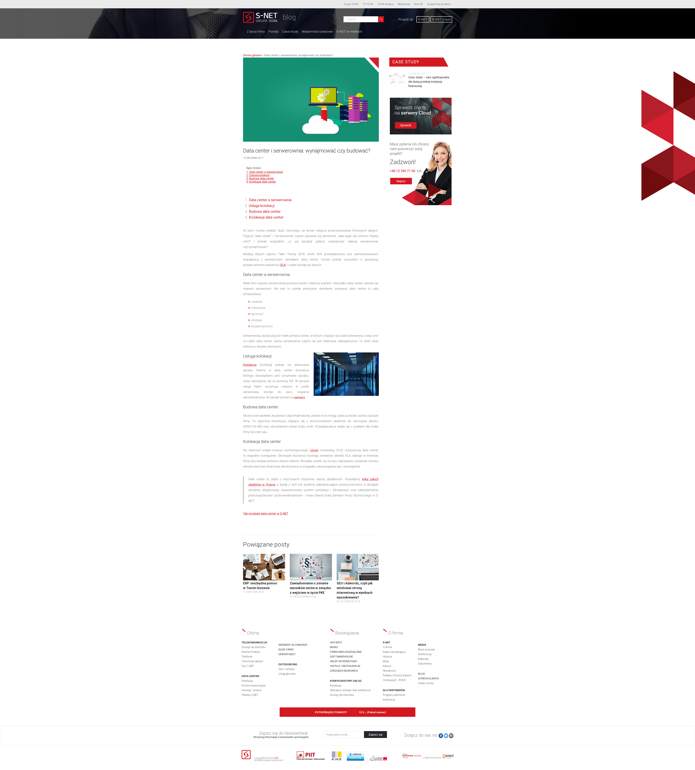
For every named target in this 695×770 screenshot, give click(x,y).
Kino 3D (418, 4)
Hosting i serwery (251, 690)
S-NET (423, 19)
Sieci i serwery (286, 669)
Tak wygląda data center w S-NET (265, 513)
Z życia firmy (256, 31)
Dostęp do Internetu (254, 647)
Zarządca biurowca (344, 670)
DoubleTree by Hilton (439, 4)
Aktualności (389, 670)
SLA (283, 265)
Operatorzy (287, 654)
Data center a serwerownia (270, 200)
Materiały (423, 659)
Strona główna (252, 55)
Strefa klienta (428, 678)
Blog (421, 673)
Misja (386, 661)
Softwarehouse (341, 656)
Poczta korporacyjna (254, 685)
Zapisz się (375, 734)
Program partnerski (394, 695)
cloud (314, 450)
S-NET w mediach (349, 31)
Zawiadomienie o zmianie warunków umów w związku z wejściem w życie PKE (310, 588)
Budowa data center (265, 211)
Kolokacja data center (266, 217)
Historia (387, 656)
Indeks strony (426, 683)
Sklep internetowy (343, 661)
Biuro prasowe (426, 649)
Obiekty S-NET (250, 695)
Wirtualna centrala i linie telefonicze (350, 690)
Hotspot (336, 642)
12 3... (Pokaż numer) (372, 712)
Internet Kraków (251, 651)
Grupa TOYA (351, 4)
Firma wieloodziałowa (346, 651)
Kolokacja (249, 365)
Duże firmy (286, 649)
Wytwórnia (404, 4)
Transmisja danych (252, 661)
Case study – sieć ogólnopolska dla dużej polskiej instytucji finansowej (428, 82)
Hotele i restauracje (345, 666)
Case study (290, 31)
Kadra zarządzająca (394, 651)
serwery (299, 397)
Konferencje (425, 654)
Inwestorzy (389, 699)
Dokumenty (424, 663)
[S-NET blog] (261, 22)
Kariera (387, 666)
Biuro (334, 647)
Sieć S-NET (248, 666)
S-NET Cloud (441, 19)
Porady (273, 31)
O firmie (387, 647)
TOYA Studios (385, 4)
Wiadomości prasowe (317, 31)
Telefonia (247, 656)
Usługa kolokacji (262, 206)
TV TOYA (368, 4)
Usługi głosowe (287, 673)
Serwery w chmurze (292, 644)
